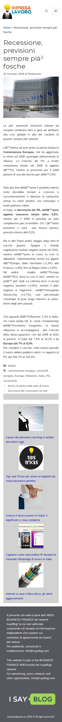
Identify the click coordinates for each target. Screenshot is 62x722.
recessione (10, 380)
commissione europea (21, 370)
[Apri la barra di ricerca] (46, 11)
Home (7, 27)
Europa (19, 375)
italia (41, 375)
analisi (12, 365)
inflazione (31, 375)
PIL (48, 375)
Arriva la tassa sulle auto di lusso (28, 385)
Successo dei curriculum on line (27, 390)
